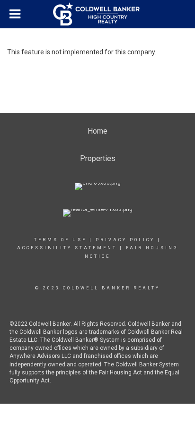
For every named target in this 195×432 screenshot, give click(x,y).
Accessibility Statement (67, 248)
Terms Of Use (60, 239)
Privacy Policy (125, 239)
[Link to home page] (97, 14)
